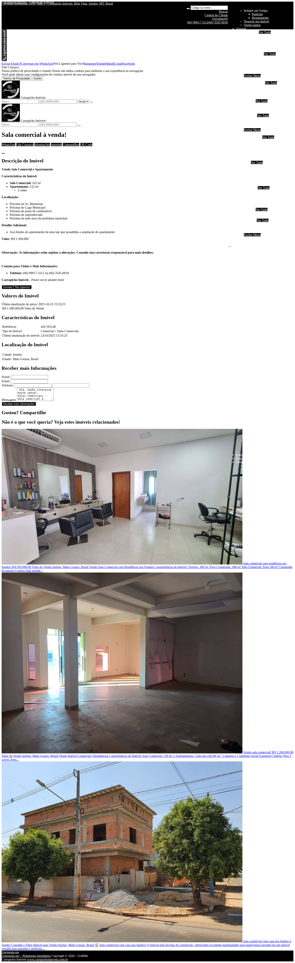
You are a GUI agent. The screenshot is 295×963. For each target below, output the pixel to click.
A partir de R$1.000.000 (267, 126)
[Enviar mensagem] (91, 102)
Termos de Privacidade (16, 78)
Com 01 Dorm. (261, 86)
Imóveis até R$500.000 (266, 119)
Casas (255, 61)
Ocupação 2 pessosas (265, 140)
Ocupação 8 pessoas (265, 46)
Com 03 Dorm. (261, 93)
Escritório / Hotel (263, 191)
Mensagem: (9, 400)
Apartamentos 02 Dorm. (267, 144)
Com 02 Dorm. (261, 90)
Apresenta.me (10, 952)
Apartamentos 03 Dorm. (267, 148)
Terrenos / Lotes (262, 216)
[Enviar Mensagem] (79, 125)
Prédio (256, 198)
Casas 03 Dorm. (262, 173)
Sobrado (257, 65)
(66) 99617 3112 (197, 22)
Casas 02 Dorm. (262, 169)
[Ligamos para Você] (4, 60)
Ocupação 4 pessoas (265, 39)
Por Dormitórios (254, 83)
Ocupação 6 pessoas (265, 43)
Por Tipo (249, 101)
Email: (6, 381)
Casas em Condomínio (266, 112)
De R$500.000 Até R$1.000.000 (272, 122)
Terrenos (249, 209)
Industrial (258, 72)
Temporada (251, 32)
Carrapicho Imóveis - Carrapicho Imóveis (28, 2)
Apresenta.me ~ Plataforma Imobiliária (26, 956)
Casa (247, 162)
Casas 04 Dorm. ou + (265, 177)
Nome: (6, 377)
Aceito (37, 78)
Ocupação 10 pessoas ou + (269, 50)
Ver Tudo (265, 32)
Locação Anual (253, 54)
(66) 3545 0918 (218, 22)
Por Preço (250, 115)
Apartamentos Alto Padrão (268, 155)
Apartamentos (261, 57)
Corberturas (259, 159)
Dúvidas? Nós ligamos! (16, 287)
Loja (255, 195)
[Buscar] (188, 8)
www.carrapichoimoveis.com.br (47, 959)
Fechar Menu (252, 75)
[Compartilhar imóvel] (3, 153)
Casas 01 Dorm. (262, 166)
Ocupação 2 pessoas (265, 36)
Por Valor (250, 220)
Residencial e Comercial (267, 202)
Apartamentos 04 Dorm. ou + (270, 151)
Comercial (258, 68)
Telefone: (7, 385)
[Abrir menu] (229, 245)
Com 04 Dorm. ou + (265, 97)
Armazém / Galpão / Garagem (271, 206)
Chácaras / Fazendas (265, 213)
